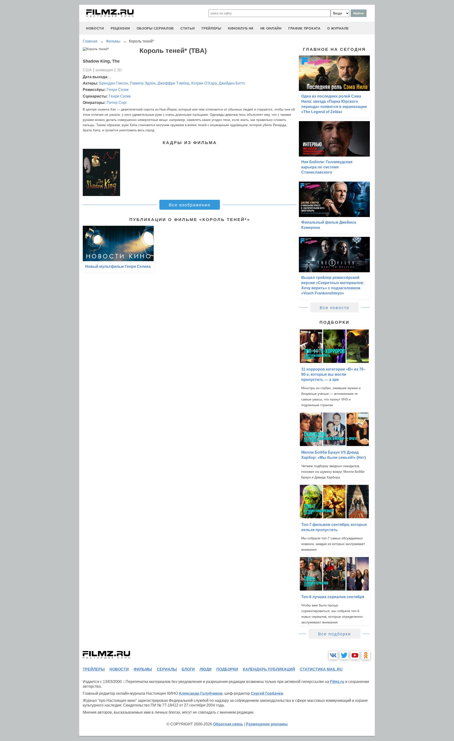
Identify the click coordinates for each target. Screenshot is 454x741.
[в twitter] (344, 655)
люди (206, 669)
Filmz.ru (337, 682)
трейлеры (211, 28)
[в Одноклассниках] (366, 655)
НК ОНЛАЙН (271, 28)
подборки (227, 669)
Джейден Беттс (232, 83)
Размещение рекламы (267, 724)
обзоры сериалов (155, 28)
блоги (188, 669)
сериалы (167, 669)
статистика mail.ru (321, 669)
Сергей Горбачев (267, 693)
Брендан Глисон (113, 83)
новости (95, 28)
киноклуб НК (241, 28)
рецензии (120, 28)
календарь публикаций (269, 669)
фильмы (143, 669)
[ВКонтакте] (333, 655)
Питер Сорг (117, 103)
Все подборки (334, 634)
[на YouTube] (355, 655)
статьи (187, 28)
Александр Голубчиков (201, 693)
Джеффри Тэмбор (173, 83)
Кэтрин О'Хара (204, 83)
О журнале (338, 28)
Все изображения (189, 205)
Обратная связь (228, 724)
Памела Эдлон (143, 83)
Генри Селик (118, 90)
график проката (304, 28)
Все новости (334, 307)
